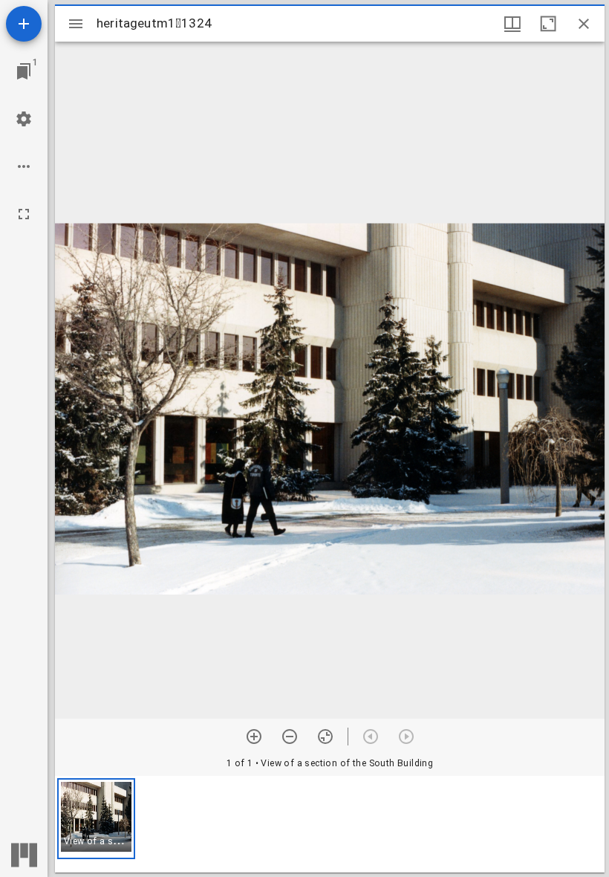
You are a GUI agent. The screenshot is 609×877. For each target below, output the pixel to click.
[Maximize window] (548, 24)
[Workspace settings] (24, 119)
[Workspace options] (24, 166)
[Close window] (584, 24)
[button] (96, 818)
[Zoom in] (254, 736)
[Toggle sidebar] (76, 24)
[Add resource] (24, 24)
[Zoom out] (289, 736)
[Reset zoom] (325, 736)
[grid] (330, 824)
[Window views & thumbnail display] (512, 24)
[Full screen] (24, 214)
